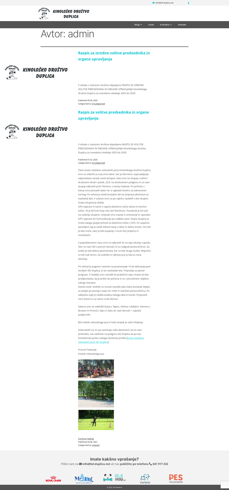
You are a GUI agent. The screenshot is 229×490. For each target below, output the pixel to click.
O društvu (165, 24)
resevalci (96, 445)
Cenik (151, 24)
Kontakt (182, 24)
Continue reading (86, 438)
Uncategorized (98, 103)
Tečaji (137, 24)
